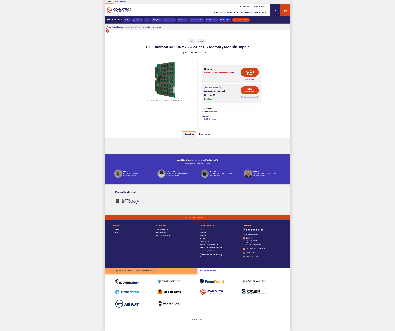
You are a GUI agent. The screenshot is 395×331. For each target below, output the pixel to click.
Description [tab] (205, 134)
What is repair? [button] (250, 79)
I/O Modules (137, 20)
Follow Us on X (250, 253)
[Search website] (275, 10)
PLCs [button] (126, 20)
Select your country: (197, 217)
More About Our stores (208, 271)
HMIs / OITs (156, 20)
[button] (244, 6)
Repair (248, 13)
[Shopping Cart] (285, 10)
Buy (249, 90)
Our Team (203, 238)
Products (219, 13)
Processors (201, 41)
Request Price (250, 72)
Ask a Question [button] (161, 232)
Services (259, 13)
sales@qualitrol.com (252, 234)
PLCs (191, 41)
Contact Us (203, 235)
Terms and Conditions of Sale (209, 245)
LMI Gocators (225, 20)
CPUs (147, 20)
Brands (231, 13)
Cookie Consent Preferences (210, 255)
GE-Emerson (211, 119)
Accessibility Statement (207, 251)
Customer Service (162, 229)
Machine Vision (211, 20)
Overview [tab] (189, 134)
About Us (203, 232)
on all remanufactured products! (134, 27)
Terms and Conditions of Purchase (211, 248)
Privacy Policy (204, 241)
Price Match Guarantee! (212, 87)
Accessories (182, 20)
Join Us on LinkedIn (252, 256)
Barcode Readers (196, 20)
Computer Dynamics (241, 20)
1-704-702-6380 (210, 160)
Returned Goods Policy (163, 235)
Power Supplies (169, 20)
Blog (240, 13)
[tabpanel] (197, 146)
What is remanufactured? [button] (249, 97)
